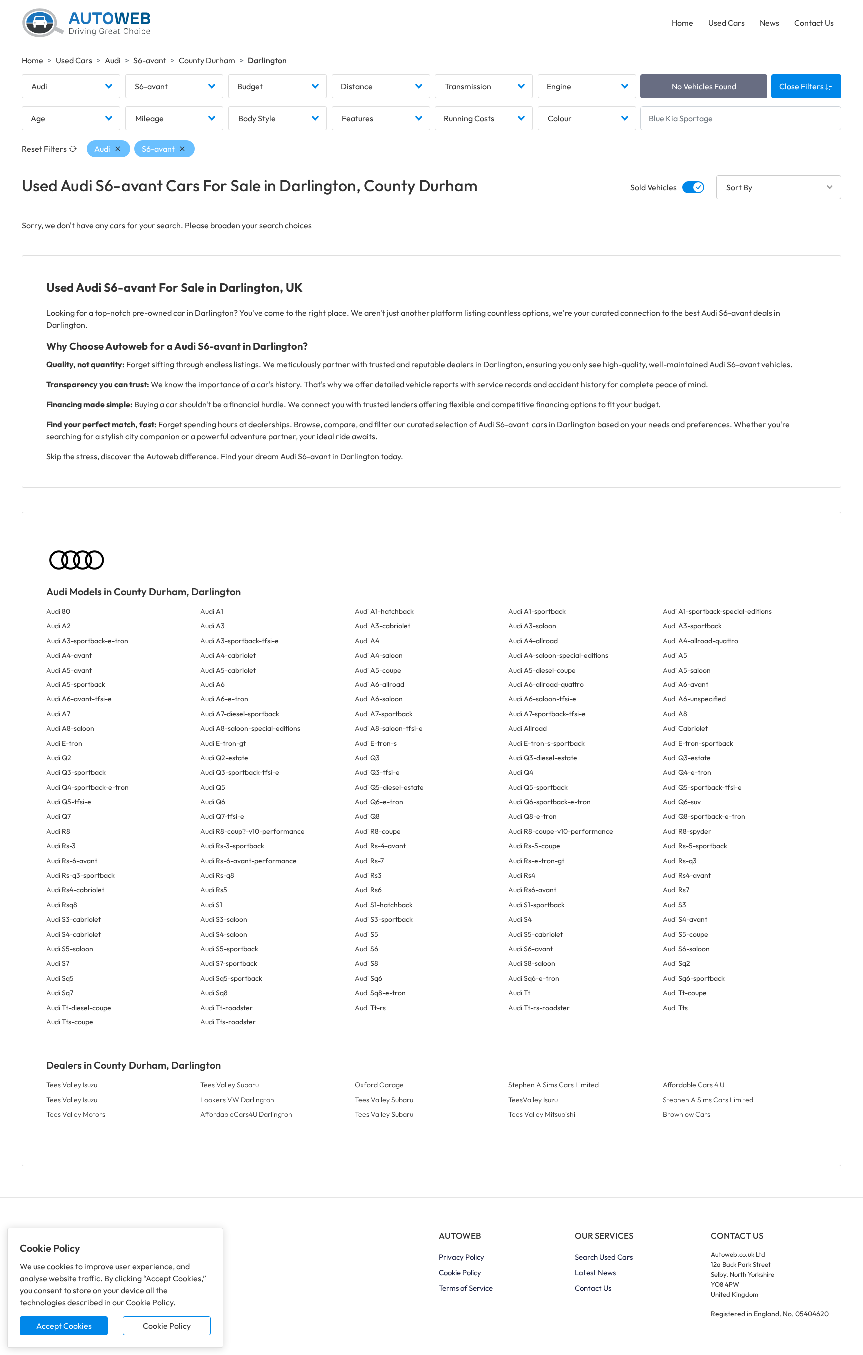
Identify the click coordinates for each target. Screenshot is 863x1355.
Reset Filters (44, 149)
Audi (113, 60)
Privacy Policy (461, 1257)
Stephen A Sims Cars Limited (553, 1084)
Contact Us (814, 23)
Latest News (595, 1272)
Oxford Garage (379, 1084)
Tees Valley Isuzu (71, 1084)
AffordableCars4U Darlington (246, 1114)
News (769, 23)
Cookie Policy (167, 1326)
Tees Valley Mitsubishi (541, 1114)
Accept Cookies (64, 1326)
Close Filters (802, 86)
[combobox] (71, 86)
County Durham (207, 60)
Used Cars (726, 23)
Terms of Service (466, 1288)
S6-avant (149, 60)
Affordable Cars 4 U (693, 1084)
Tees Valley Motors (75, 1114)
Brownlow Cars (686, 1114)
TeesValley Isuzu (533, 1099)
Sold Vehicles (653, 187)
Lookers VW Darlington (237, 1099)
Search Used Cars (604, 1257)
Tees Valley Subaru (229, 1084)
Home (682, 23)
